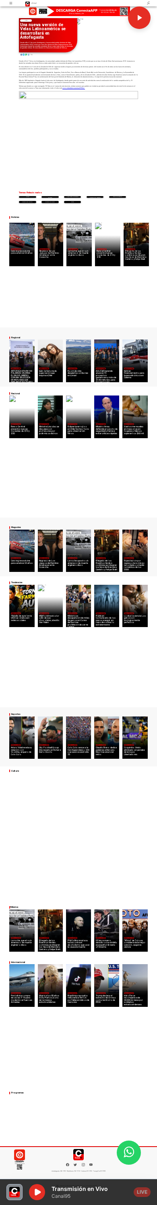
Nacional (101, 248)
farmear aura (50, 202)
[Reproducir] (139, 17)
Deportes (15, 744)
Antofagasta (100, 368)
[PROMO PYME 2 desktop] (78, 11)
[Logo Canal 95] (28, 3)
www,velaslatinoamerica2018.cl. (73, 88)
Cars (27, 196)
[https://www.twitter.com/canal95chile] (75, 1166)
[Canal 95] (11, 3)
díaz (72, 202)
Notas (26, 20)
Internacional (16, 992)
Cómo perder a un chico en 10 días (95, 197)
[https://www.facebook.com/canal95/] (67, 1164)
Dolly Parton (117, 196)
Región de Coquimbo (72, 368)
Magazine (15, 248)
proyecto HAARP (27, 202)
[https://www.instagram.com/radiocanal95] (83, 1166)
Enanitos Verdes (72, 196)
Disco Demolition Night (50, 197)
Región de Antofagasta (129, 368)
